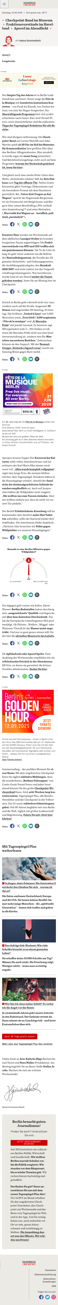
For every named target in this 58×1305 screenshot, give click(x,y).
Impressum (50, 1270)
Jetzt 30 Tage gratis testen (19, 1036)
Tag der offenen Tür (25, 182)
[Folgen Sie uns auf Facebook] (41, 1297)
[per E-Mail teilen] (31, 224)
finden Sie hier (38, 669)
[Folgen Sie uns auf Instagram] (53, 1297)
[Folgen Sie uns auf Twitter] (47, 1297)
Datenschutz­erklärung (45, 1274)
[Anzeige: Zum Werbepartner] (29, 80)
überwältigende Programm (18, 114)
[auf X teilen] (18, 224)
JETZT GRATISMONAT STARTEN (29, 1143)
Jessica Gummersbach (30, 40)
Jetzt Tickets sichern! (12, 760)
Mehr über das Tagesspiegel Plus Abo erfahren (27, 1044)
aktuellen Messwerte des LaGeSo (34, 636)
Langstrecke (8, 61)
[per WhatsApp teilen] (24, 224)
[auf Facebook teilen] (12, 224)
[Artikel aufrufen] (37, 224)
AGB (54, 1286)
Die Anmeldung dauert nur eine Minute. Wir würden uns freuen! (28, 1236)
